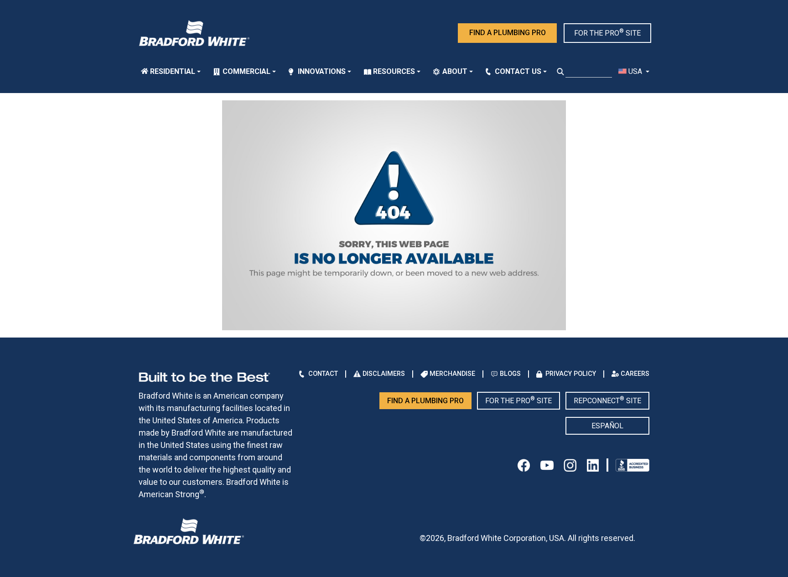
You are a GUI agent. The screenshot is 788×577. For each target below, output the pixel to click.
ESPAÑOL (607, 425)
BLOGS (510, 374)
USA (635, 71)
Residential (172, 71)
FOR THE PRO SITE (607, 32)
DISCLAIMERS (384, 374)
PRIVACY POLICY (570, 374)
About (454, 71)
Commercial (246, 71)
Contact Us (518, 71)
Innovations (322, 71)
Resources (394, 71)
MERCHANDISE (452, 374)
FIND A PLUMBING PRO (507, 32)
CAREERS (635, 374)
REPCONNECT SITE (607, 400)
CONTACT (323, 374)
